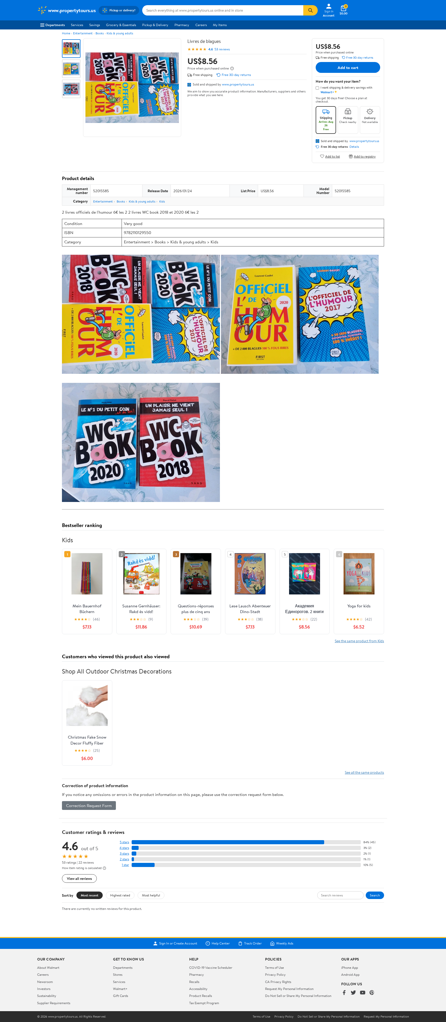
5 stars (124, 842)
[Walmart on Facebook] (344, 993)
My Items (220, 24)
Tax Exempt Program (204, 1003)
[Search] (310, 10)
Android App (350, 974)
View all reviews (79, 878)
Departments (55, 24)
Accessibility (198, 988)
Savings (94, 24)
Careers (201, 24)
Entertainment (83, 33)
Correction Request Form (89, 805)
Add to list (332, 156)
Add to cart (348, 67)
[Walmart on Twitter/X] (353, 993)
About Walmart (48, 967)
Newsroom (45, 981)
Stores (117, 974)
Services (77, 24)
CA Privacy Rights (278, 981)
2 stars (124, 859)
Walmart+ (120, 988)
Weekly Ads (284, 943)
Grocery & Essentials (121, 24)
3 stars (124, 853)
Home (66, 33)
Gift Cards (120, 995)
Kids (162, 201)
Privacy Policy (275, 974)
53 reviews (222, 49)
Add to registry (365, 156)
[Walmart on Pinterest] (372, 993)
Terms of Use (274, 967)
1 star (125, 865)
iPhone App (349, 967)
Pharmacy (181, 24)
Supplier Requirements (53, 1003)
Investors (43, 988)
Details (354, 147)
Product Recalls (200, 995)
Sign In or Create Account (178, 943)
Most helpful (151, 895)
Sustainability (46, 995)
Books (99, 33)
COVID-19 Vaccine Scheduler (210, 967)
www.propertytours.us (238, 84)
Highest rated (120, 895)
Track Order (253, 943)
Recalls (194, 981)
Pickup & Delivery (155, 24)
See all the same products (364, 772)
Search (375, 895)
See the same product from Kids (359, 640)
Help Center (221, 943)
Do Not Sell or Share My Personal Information (298, 995)
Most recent (89, 895)
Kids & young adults (120, 33)
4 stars (124, 848)
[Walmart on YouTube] (362, 993)
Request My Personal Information (289, 988)
